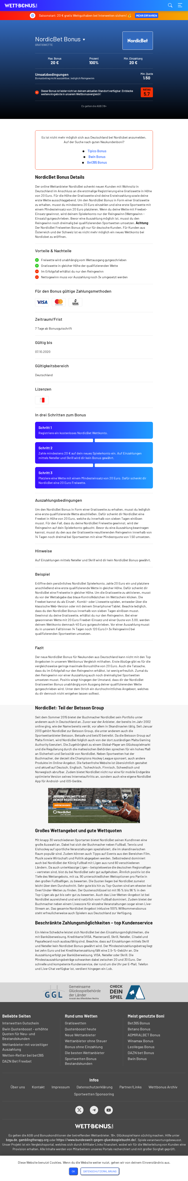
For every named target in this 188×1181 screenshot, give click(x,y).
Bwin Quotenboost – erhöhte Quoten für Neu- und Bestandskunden (25, 1034)
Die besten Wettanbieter (85, 1052)
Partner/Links (130, 1087)
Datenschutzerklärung (95, 1087)
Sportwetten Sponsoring (94, 1094)
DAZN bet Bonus (141, 1052)
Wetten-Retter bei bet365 (23, 1055)
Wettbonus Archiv (163, 1087)
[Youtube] (109, 1110)
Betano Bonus (139, 1029)
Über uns (18, 1087)
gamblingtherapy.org (34, 1140)
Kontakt (38, 1087)
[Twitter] (79, 1110)
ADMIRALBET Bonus (144, 1035)
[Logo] (94, 1126)
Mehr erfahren (146, 15)
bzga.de (11, 1140)
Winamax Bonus (140, 1041)
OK (73, 1171)
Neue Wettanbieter (80, 1035)
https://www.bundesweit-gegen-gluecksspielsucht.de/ (96, 1140)
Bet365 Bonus (97, 162)
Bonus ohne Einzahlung (84, 1047)
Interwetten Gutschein (20, 1023)
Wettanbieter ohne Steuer (86, 1041)
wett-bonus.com (27, 6)
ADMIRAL (46, 50)
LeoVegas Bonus (141, 1047)
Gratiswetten (75, 1023)
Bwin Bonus (96, 157)
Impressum (61, 1087)
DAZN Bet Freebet (17, 1061)
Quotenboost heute (80, 1029)
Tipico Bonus (97, 151)
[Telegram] (94, 1110)
